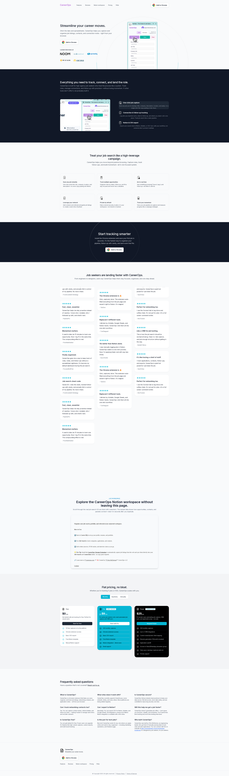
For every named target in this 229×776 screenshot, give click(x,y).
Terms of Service (132, 773)
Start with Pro (114, 623)
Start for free (77, 623)
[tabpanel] (85, 115)
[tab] (144, 105)
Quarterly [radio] (115, 597)
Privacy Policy (120, 773)
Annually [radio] (123, 597)
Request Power (152, 623)
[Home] (65, 5)
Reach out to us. (93, 685)
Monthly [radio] (105, 597)
